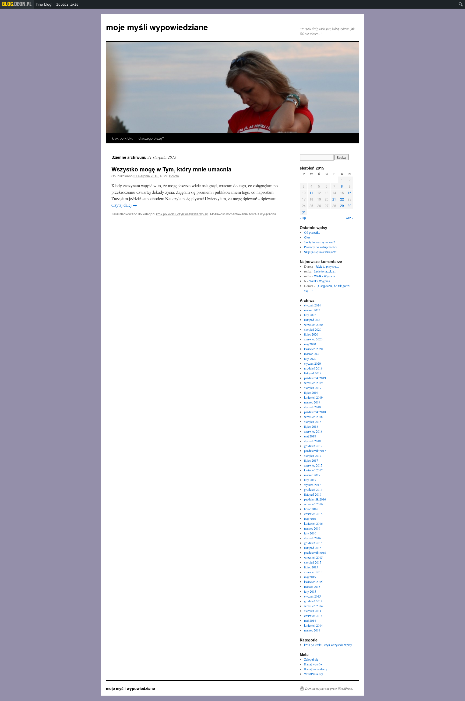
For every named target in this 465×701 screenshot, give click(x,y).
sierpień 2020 (312, 329)
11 (311, 192)
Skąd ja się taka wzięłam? (320, 252)
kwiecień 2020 (313, 349)
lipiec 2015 (311, 567)
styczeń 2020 (312, 363)
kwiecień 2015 (313, 581)
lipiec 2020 (311, 334)
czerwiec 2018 (313, 431)
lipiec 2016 (311, 509)
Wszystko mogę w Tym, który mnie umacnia (171, 169)
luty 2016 (310, 533)
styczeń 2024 (312, 305)
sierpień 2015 (312, 562)
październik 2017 (315, 450)
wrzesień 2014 (313, 606)
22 (342, 199)
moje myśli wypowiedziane (157, 27)
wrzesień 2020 (313, 324)
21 (334, 199)
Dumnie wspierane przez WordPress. (329, 688)
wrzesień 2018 (313, 417)
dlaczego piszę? (151, 138)
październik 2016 (315, 499)
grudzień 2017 (313, 446)
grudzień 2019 (313, 368)
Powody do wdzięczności (320, 247)
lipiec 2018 (311, 426)
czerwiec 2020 (313, 339)
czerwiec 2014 (313, 615)
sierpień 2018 (312, 421)
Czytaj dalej (124, 205)
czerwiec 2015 (313, 572)
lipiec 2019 (311, 392)
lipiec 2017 (311, 460)
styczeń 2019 (312, 407)
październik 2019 (315, 378)
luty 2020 (310, 358)
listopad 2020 (312, 319)
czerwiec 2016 (313, 514)
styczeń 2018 (312, 441)
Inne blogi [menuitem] (44, 4)
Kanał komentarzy (315, 669)
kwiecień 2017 (313, 470)
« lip (303, 217)
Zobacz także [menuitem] (67, 4)
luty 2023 (310, 315)
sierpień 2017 (312, 455)
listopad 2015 (312, 547)
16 (349, 192)
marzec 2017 (312, 475)
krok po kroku (122, 138)
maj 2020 (310, 344)
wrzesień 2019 (313, 383)
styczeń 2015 (312, 596)
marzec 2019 (312, 402)
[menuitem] (17, 4)
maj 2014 (310, 620)
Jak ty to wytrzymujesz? (319, 242)
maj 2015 (310, 577)
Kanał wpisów (313, 664)
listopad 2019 (312, 373)
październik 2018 (315, 412)
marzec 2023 (312, 310)
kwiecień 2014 (313, 625)
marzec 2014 (312, 630)
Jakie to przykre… (327, 266)
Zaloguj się (311, 659)
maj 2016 (310, 518)
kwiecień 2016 (313, 523)
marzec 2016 (312, 528)
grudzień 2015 (313, 543)
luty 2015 (310, 591)
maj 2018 (310, 436)
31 (304, 212)
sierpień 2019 (312, 387)
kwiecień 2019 (313, 397)
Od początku (312, 232)
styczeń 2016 (312, 538)
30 (349, 205)
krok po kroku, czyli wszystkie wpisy (182, 214)
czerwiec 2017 (313, 465)
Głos (307, 237)
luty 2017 (310, 480)
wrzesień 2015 (313, 557)
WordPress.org (313, 674)
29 (342, 205)
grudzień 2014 (313, 601)
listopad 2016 (312, 494)
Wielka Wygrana (324, 276)
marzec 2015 (312, 586)
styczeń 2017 (312, 484)
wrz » (350, 217)
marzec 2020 (312, 353)
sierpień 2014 (312, 611)
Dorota (174, 176)
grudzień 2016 (313, 489)
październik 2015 (315, 552)
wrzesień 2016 (313, 504)
